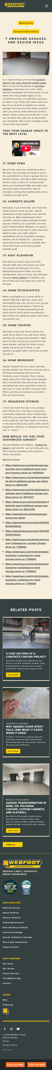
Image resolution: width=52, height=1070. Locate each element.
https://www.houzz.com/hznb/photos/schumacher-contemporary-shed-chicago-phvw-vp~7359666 (27, 555)
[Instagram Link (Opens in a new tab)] (11, 1029)
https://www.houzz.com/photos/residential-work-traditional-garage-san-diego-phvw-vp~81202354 (27, 481)
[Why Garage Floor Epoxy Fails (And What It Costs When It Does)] (26, 703)
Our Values (9, 968)
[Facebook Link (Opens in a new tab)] (5, 1029)
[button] (46, 6)
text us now (37, 1064)
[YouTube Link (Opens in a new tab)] (18, 1029)
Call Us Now (15, 1064)
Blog (5, 999)
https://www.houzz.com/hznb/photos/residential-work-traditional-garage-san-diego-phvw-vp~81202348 (27, 505)
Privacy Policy (10, 1045)
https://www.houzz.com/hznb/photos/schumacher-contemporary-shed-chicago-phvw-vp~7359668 (27, 579)
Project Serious (11, 973)
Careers (7, 983)
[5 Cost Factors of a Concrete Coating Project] (26, 633)
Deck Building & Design (15, 927)
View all (11, 844)
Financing (8, 1004)
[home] (15, 6)
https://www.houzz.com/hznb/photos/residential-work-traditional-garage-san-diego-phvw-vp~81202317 (27, 493)
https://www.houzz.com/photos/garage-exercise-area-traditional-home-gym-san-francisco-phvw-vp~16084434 (27, 468)
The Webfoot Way (12, 978)
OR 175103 (7, 1050)
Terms (6, 1041)
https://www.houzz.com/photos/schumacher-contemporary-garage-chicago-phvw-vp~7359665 (27, 543)
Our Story (8, 963)
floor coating (20, 277)
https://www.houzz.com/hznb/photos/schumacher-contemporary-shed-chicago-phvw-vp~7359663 (27, 567)
